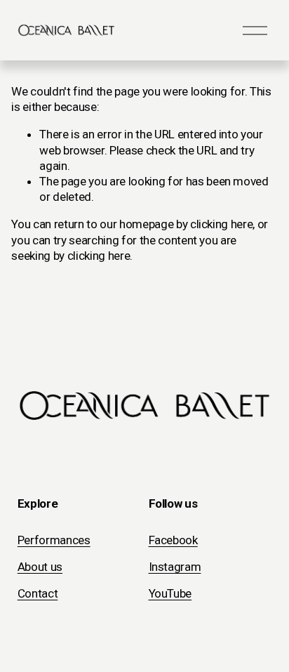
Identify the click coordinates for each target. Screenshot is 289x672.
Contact (38, 593)
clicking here (221, 224)
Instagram (175, 567)
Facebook (173, 540)
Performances (54, 540)
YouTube (170, 593)
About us (40, 567)
